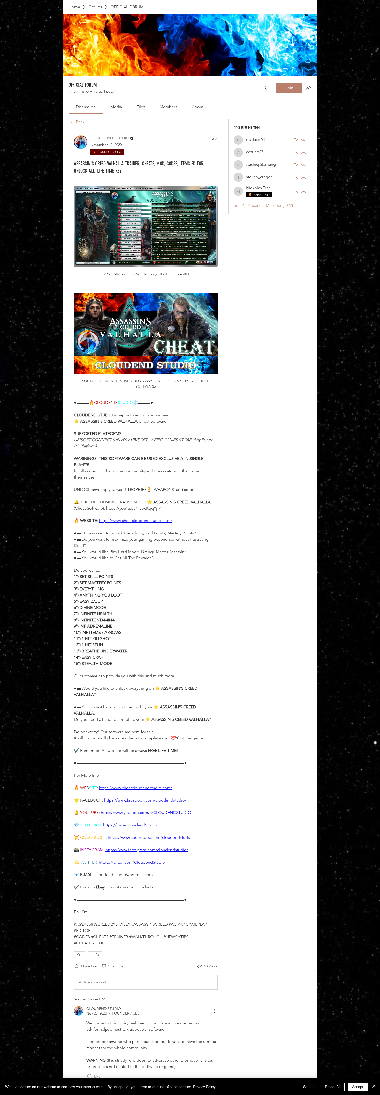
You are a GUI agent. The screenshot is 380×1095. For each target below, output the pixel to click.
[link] (86, 106)
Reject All (332, 1086)
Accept (357, 1086)
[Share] (214, 138)
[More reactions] (95, 954)
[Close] (374, 1087)
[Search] (265, 88)
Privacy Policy (204, 1086)
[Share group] (308, 88)
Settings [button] (309, 1086)
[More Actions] (214, 1011)
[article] (146, 607)
